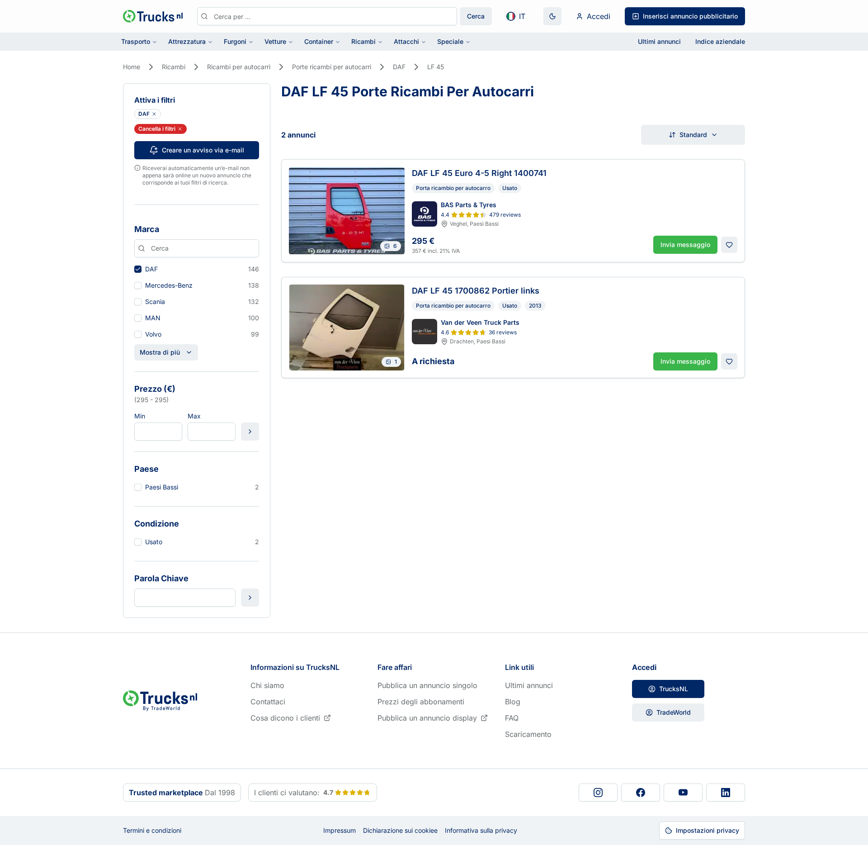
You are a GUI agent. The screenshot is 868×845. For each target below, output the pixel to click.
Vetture (275, 41)
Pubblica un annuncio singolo (427, 685)
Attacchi (406, 41)
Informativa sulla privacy (481, 830)
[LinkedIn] (725, 792)
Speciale (450, 41)
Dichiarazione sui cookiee (400, 830)
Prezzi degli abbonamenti (420, 701)
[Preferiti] (729, 245)
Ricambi (363, 41)
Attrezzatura (187, 41)
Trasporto (135, 41)
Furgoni (235, 41)
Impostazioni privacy (707, 830)
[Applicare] (250, 431)
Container (318, 41)
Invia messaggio (685, 244)
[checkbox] (138, 269)
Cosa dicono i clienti (285, 717)
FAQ (512, 717)
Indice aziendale (720, 41)
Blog (512, 701)
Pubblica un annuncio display (427, 717)
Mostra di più (160, 352)
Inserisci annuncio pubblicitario (690, 16)
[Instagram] (598, 792)
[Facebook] (640, 792)
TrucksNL (673, 689)
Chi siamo (267, 685)
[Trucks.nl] (153, 16)
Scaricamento (528, 734)
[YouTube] (683, 792)
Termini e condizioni (152, 830)
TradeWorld (673, 712)
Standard (693, 134)
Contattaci (267, 701)
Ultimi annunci (659, 41)
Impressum (339, 830)
